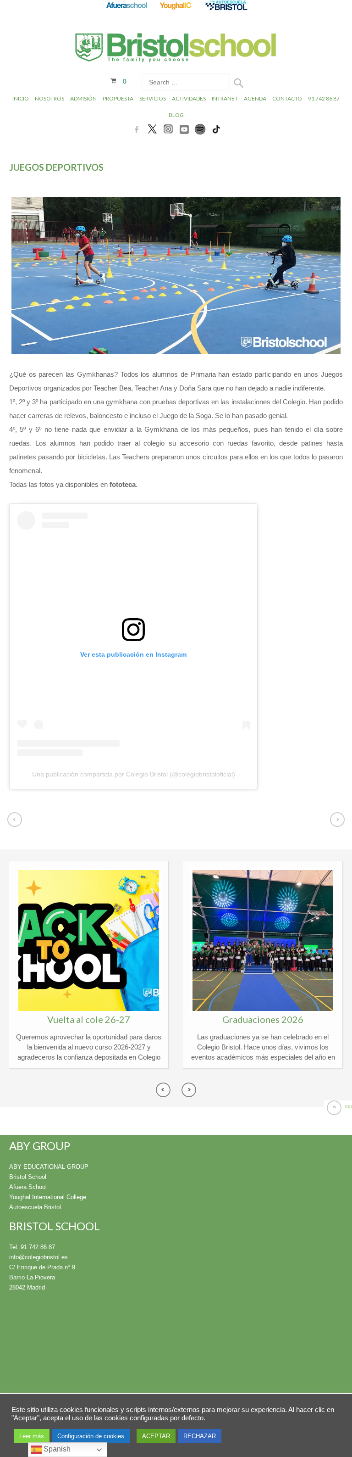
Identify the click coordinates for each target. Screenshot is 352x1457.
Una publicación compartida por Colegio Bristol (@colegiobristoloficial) (133, 774)
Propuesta (118, 98)
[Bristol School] (176, 52)
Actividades (189, 98)
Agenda (255, 98)
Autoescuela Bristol (35, 1207)
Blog (176, 115)
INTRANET (225, 98)
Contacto (287, 98)
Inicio (20, 98)
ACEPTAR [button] (156, 1436)
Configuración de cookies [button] (90, 1436)
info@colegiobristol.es (38, 1257)
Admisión (83, 98)
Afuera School (28, 1186)
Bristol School (27, 1176)
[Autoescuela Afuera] (226, 5)
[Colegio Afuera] (126, 5)
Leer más (31, 1436)
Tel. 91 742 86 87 (32, 1247)
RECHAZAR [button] (199, 1436)
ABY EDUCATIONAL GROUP (48, 1166)
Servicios (152, 98)
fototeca (123, 484)
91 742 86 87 (324, 98)
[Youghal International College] (176, 5)
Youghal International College (47, 1197)
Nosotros (49, 98)
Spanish (56, 1449)
